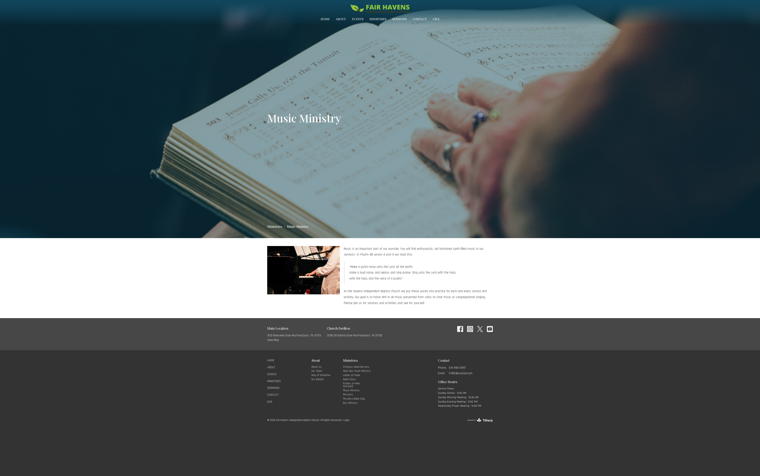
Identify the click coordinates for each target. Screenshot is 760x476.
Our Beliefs (317, 379)
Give (436, 19)
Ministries (377, 19)
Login (347, 420)
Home (325, 19)
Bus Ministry (350, 403)
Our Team (316, 371)
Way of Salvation (321, 375)
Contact (419, 19)
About (341, 19)
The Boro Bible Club (354, 399)
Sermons (399, 19)
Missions (348, 394)
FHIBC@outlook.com (460, 373)
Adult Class (349, 379)
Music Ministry (351, 390)
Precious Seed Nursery (356, 367)
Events (357, 19)
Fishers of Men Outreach (351, 385)
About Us (316, 367)
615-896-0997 (457, 368)
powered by (477, 423)
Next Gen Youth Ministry (356, 371)
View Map (273, 340)
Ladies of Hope (351, 375)
